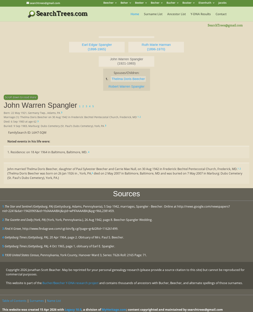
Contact (221, 14)
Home (135, 14)
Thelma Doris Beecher (128, 79)
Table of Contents (14, 301)
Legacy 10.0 (73, 310)
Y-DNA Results (201, 14)
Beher (124, 3)
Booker (187, 3)
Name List (54, 301)
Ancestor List (176, 14)
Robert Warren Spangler (126, 86)
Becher (155, 3)
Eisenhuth (205, 3)
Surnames (37, 301)
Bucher (171, 3)
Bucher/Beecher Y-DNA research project (70, 283)
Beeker (139, 3)
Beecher (108, 3)
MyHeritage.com (114, 310)
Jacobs (222, 3)
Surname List (153, 14)
